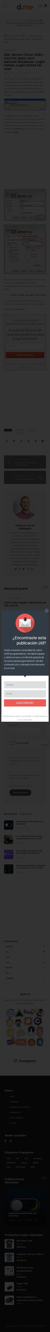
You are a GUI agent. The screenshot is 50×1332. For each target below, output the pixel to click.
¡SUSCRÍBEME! (25, 703)
